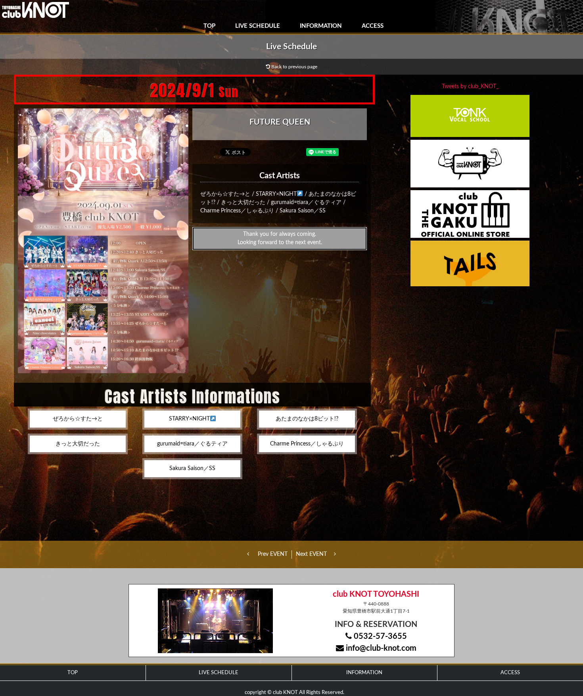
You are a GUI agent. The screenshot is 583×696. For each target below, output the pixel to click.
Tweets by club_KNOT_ (470, 86)
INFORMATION (321, 26)
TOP (209, 26)
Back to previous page (293, 66)
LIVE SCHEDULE (257, 26)
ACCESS (373, 26)
